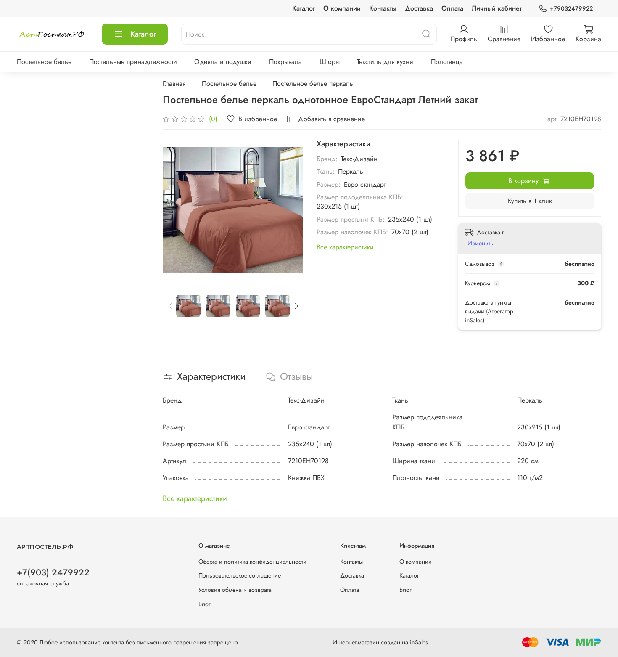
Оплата (452, 8)
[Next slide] (290, 210)
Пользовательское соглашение (239, 575)
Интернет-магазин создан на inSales (380, 642)
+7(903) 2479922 (53, 572)
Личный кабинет (497, 8)
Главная (174, 83)
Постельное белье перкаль (312, 83)
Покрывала (285, 61)
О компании (342, 8)
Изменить (480, 243)
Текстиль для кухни (385, 61)
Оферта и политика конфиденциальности (252, 561)
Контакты (382, 8)
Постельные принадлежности (133, 61)
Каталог (303, 8)
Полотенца (447, 61)
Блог (204, 604)
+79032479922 (571, 8)
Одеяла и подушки (222, 61)
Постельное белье (44, 61)
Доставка (419, 8)
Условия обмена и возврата (235, 589)
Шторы (330, 61)
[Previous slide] (176, 210)
